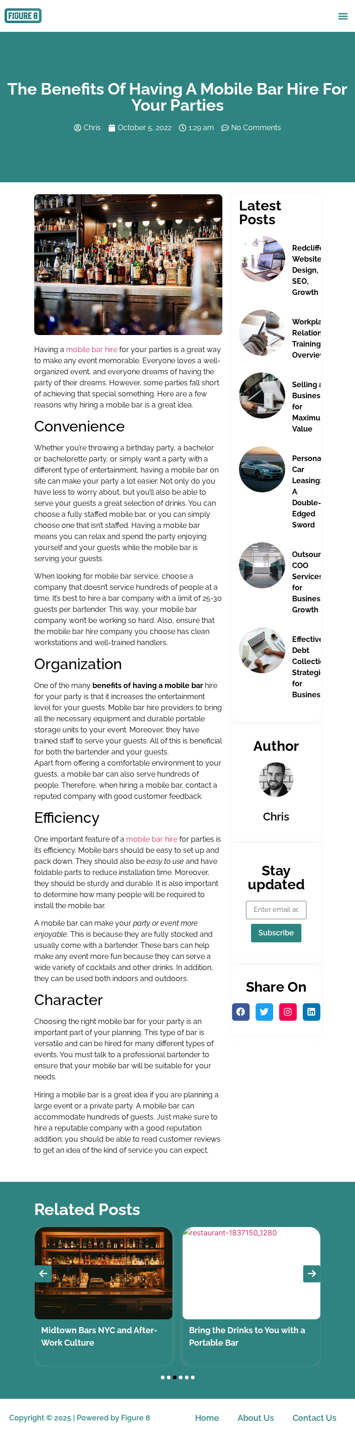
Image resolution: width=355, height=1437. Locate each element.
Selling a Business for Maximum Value (309, 406)
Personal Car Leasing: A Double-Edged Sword (308, 491)
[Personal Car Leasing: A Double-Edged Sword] (262, 469)
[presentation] (43, 1273)
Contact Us (315, 1418)
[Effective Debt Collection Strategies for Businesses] (262, 650)
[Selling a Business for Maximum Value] (262, 395)
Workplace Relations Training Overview (311, 338)
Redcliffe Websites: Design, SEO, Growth (309, 270)
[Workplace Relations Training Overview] (262, 333)
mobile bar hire (91, 349)
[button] (342, 16)
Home (207, 1418)
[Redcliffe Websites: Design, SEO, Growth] (262, 259)
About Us (256, 1418)
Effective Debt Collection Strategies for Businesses (312, 667)
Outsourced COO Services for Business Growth (313, 582)
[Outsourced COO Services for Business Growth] (262, 565)
